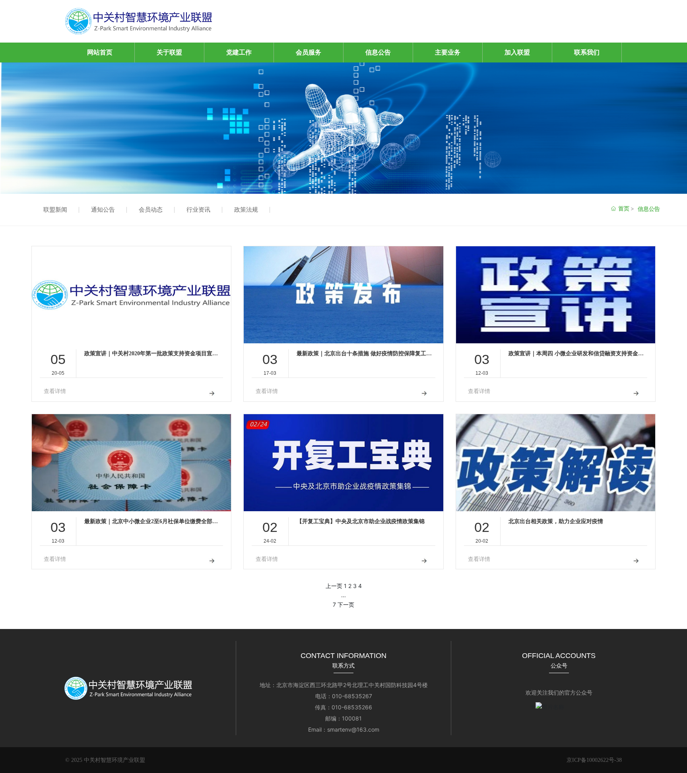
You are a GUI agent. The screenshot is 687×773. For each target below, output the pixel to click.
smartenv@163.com (353, 729)
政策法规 (246, 209)
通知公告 (103, 209)
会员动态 (151, 209)
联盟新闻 (55, 209)
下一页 (346, 604)
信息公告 (649, 208)
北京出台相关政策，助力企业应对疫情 (555, 521)
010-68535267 (352, 696)
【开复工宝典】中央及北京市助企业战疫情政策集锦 (361, 521)
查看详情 (55, 391)
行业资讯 (198, 209)
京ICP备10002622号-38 (594, 760)
